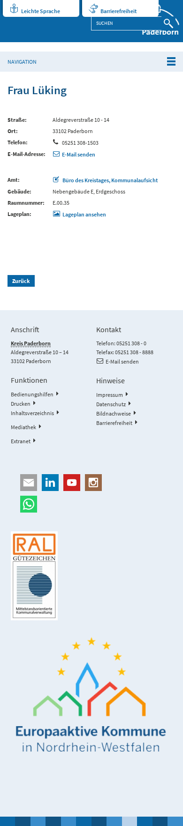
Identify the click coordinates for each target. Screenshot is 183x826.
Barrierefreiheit (118, 11)
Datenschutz (111, 404)
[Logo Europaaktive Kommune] (91, 694)
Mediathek (23, 427)
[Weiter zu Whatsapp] (91, 504)
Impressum (109, 394)
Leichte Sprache (40, 11)
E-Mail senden (78, 154)
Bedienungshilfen (32, 394)
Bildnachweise (113, 413)
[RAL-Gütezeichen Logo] (91, 575)
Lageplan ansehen (84, 214)
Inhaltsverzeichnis (32, 413)
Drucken (20, 403)
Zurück (21, 280)
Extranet (20, 441)
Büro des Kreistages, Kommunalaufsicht (109, 180)
